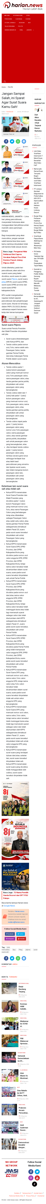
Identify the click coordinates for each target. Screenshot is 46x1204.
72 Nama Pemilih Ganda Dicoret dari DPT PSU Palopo (15, 895)
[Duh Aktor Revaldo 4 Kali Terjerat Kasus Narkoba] (38, 110)
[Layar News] (11, 1171)
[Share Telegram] (24, 141)
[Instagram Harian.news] (30, 1177)
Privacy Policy (30, 1196)
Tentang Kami (26, 1193)
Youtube (22, 938)
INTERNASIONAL (18, 15)
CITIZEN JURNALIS (10, 22)
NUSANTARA (21, 1052)
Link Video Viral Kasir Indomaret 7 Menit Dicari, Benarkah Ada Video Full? (38, 158)
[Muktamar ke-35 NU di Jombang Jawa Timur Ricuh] (10, 1023)
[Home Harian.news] (23, 5)
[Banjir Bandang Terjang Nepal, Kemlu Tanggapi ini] (9, 988)
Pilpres (14, 279)
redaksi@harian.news (16, 922)
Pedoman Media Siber (16, 1196)
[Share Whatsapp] (18, 141)
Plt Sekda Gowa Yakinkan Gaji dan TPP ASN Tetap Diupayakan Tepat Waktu (38, 259)
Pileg (20, 950)
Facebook (10, 934)
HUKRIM (28, 19)
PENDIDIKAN (8, 19)
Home (8, 15)
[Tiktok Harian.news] (34, 1184)
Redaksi (17, 1193)
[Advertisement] (23, 56)
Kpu (14, 950)
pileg (4, 282)
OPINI (28, 15)
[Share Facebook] (6, 141)
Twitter (21, 934)
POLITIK (20, 26)
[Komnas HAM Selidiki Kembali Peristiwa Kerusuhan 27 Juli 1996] (10, 1006)
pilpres (28, 950)
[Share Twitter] (12, 141)
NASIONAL (23, 1000)
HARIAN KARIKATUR (10, 30)
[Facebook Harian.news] (30, 1171)
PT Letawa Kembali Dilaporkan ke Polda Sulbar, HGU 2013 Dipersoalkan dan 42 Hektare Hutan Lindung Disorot (38, 200)
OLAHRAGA (19, 19)
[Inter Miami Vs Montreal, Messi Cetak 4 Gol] (10, 1075)
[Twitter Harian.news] (37, 1171)
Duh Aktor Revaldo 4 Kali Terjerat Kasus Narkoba (38, 123)
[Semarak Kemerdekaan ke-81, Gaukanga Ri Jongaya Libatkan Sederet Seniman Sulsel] (9, 1057)
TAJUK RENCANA (10, 26)
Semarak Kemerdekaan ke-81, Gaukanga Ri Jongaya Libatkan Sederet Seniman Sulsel (39, 303)
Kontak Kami (38, 1193)
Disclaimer (41, 1196)
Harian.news (19, 911)
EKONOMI (22, 22)
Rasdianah (9, 111)
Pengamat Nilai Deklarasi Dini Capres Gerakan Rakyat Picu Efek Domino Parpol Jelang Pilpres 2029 (15, 257)
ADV (29, 22)
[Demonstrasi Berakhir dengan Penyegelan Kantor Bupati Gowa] (9, 1144)
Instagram (10, 938)
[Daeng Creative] (11, 1175)
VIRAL (21, 30)
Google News (9, 906)
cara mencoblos (6, 948)
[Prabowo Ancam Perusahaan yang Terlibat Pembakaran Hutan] (9, 1109)
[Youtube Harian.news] (37, 1177)
